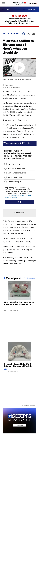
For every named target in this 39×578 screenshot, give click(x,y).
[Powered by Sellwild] (31, 405)
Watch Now (33, 3)
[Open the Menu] (4, 3)
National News (11, 33)
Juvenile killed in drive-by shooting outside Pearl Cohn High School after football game (19, 21)
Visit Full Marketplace (27, 278)
